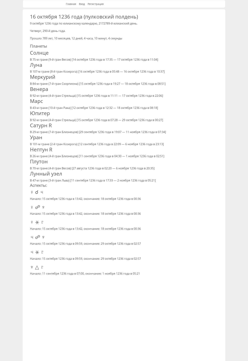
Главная (71, 4)
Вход (82, 4)
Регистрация (96, 4)
